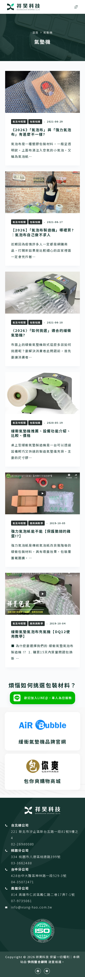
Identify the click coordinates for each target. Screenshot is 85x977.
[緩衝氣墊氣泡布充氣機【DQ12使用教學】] (42, 594)
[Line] (47, 971)
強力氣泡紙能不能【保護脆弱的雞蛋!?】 (41, 533)
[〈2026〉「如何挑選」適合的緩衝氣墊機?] (42, 293)
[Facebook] (38, 971)
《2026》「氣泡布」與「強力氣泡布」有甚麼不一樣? (41, 132)
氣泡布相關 (19, 121)
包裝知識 (35, 121)
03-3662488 (21, 863)
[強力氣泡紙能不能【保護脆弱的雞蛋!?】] (42, 494)
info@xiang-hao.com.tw (31, 907)
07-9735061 (21, 900)
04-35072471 (22, 881)
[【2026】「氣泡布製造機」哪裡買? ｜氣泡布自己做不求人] (42, 192)
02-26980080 (22, 844)
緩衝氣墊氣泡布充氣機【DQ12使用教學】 (40, 634)
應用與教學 (36, 523)
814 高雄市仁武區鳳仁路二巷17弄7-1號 (43, 894)
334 (15, 856)
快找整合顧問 (37, 962)
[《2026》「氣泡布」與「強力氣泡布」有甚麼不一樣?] (42, 92)
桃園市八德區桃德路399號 (40, 856)
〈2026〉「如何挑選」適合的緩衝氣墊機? (41, 332)
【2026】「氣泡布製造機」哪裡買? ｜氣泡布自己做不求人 (42, 232)
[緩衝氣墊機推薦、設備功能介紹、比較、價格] (42, 393)
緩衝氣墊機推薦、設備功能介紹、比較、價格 (41, 433)
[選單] (76, 7)
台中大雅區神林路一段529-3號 (42, 875)
